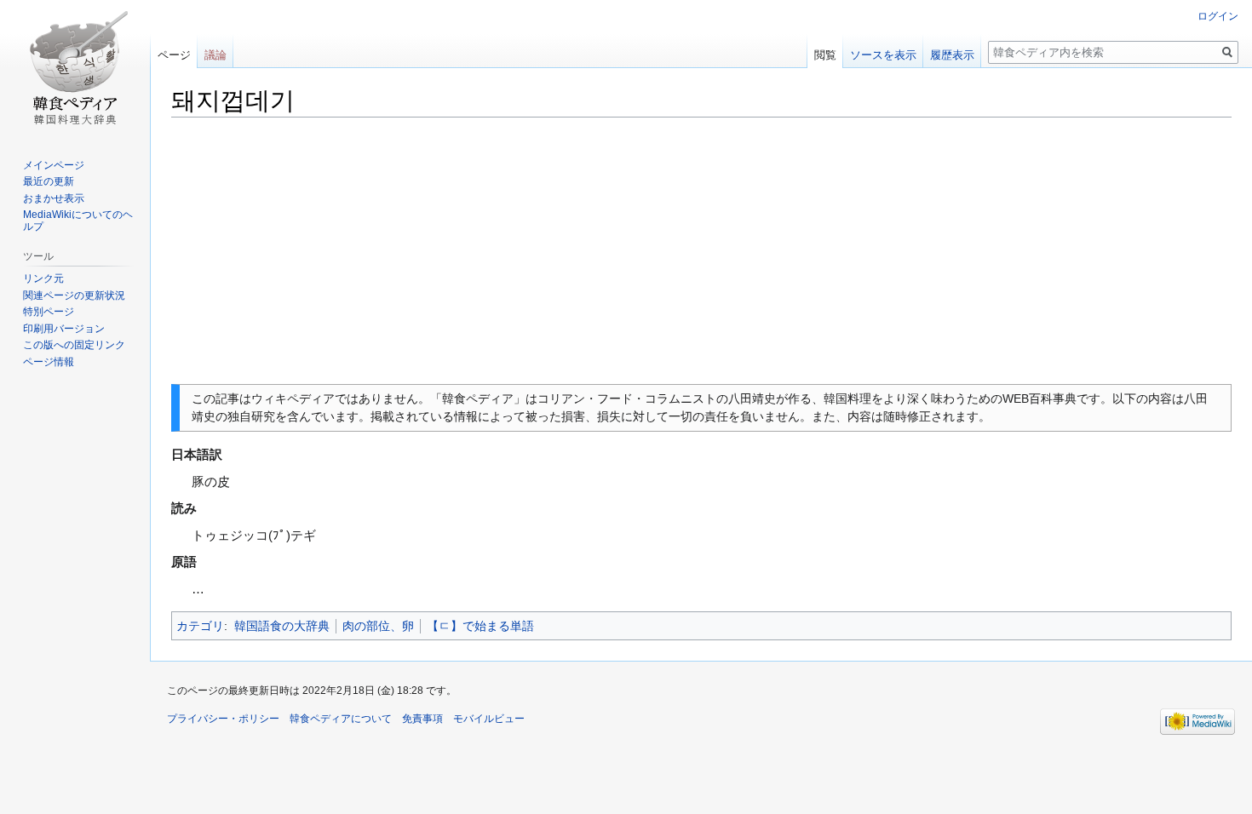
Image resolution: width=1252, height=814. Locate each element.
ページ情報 (48, 362)
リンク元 (43, 278)
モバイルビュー (489, 719)
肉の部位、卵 (378, 626)
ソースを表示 (883, 55)
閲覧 (825, 55)
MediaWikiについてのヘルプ (78, 220)
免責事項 (422, 719)
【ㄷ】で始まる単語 (480, 626)
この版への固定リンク (74, 345)
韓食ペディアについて (341, 719)
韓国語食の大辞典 (282, 626)
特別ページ (48, 312)
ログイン (1217, 16)
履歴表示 (952, 55)
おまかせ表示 (53, 198)
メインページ (53, 165)
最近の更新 (48, 181)
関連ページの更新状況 (74, 295)
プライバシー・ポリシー (223, 719)
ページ (174, 55)
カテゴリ (200, 626)
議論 (215, 55)
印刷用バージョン (64, 329)
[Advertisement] (702, 251)
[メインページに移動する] (75, 68)
